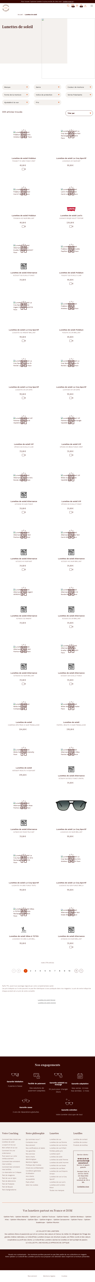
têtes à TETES (23, 937)
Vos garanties (30, 1151)
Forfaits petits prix (56, 1151)
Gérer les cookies (32, 1185)
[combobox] (16, 87)
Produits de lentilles (80, 1145)
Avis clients (30, 1176)
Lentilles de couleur (80, 1142)
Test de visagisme (8, 1175)
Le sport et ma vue (9, 1145)
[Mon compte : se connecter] (85, 6)
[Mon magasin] (77, 6)
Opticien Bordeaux (77, 1217)
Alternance (24, 274)
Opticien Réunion (53, 1222)
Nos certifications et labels (35, 1148)
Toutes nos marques (57, 1190)
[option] (16, 87)
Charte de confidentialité (34, 1168)
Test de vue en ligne (9, 1178)
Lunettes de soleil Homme (47, 1003)
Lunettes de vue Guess (58, 1165)
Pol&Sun (24, 159)
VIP (24, 445)
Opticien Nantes (63, 1217)
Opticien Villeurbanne (18, 1219)
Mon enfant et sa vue (9, 1148)
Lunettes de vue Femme (58, 1142)
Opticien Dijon (33, 1219)
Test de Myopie (7, 1187)
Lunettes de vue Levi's (57, 1182)
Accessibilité (30, 1179)
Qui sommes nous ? (33, 1139)
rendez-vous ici (68, 1)
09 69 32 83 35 (83, 1159)
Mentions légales (32, 1162)
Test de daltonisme (9, 1181)
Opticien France (76, 1219)
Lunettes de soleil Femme (46, 1000)
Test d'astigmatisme (9, 1190)
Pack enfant (30, 1182)
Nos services (30, 1154)
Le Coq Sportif (71, 159)
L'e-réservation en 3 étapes (11, 1172)
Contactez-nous (31, 1142)
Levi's (71, 216)
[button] (81, 6)
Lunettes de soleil (56, 1157)
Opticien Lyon (35, 1217)
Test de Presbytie (8, 1184)
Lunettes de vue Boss (57, 1168)
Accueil (20, 14)
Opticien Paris (9, 1217)
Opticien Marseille (21, 1217)
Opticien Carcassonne (61, 1219)
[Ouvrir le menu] (92, 5)
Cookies (64, 1276)
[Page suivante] (76, 971)
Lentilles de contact (80, 1139)
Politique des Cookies (33, 1165)
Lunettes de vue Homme (58, 1145)
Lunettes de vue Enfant (58, 1148)
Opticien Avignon (46, 1219)
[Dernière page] (81, 971)
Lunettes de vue (55, 1139)
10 (69, 971)
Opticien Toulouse (48, 1217)
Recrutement (30, 1145)
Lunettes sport (55, 1154)
